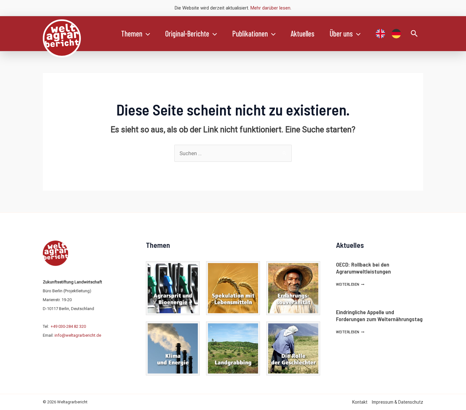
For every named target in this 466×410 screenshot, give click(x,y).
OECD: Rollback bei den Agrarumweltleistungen (363, 268)
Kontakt (359, 402)
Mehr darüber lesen (270, 8)
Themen (131, 33)
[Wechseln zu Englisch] (380, 34)
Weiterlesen (350, 284)
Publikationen (250, 33)
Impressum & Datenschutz (397, 402)
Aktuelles (302, 33)
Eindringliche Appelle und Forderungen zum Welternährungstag (379, 315)
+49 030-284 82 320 (68, 326)
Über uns (341, 33)
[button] (146, 34)
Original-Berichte (187, 33)
